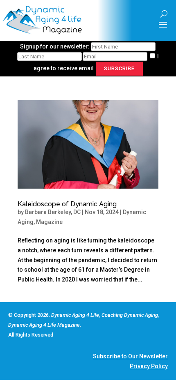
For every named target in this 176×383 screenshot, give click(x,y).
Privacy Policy (149, 366)
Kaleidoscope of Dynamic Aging (67, 204)
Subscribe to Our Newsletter (130, 356)
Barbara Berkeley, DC (53, 212)
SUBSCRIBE (119, 68)
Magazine (49, 222)
